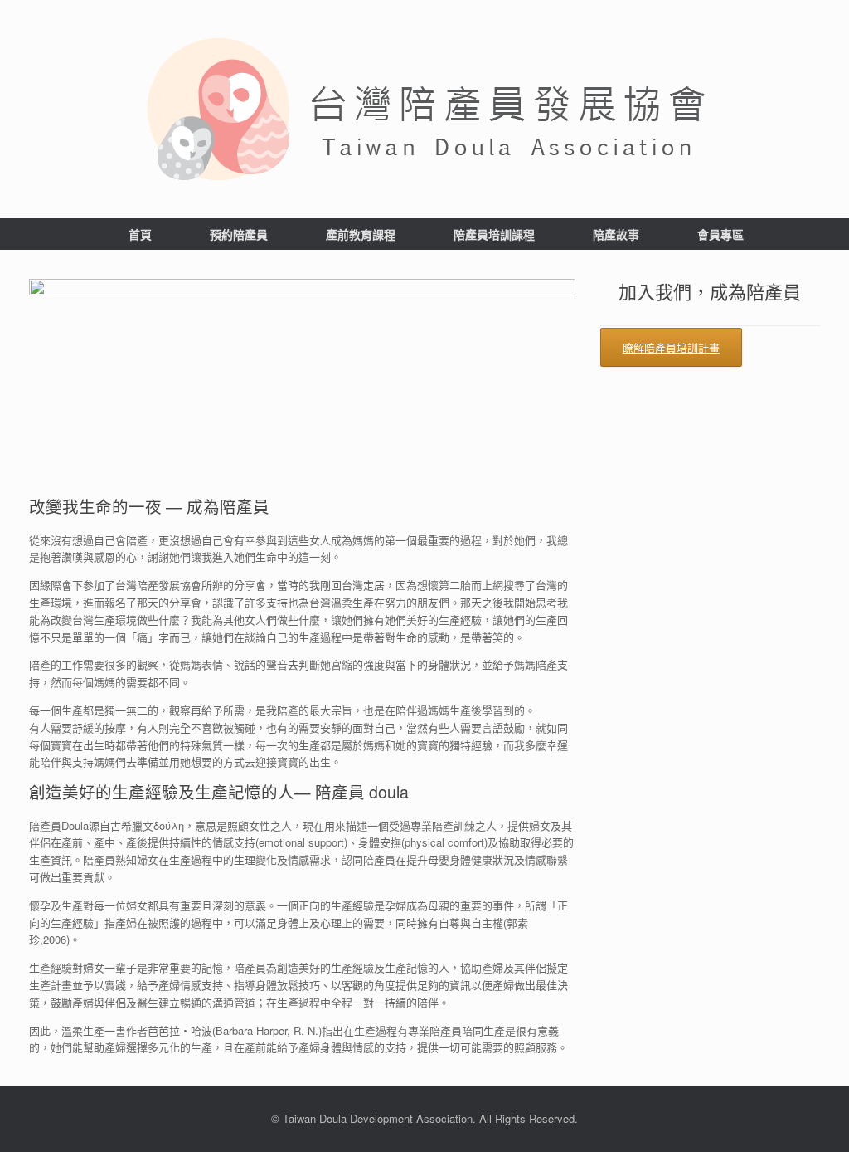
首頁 (140, 234)
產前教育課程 (360, 234)
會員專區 (720, 234)
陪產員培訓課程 (494, 234)
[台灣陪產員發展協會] (424, 109)
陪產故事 (616, 234)
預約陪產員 (239, 234)
